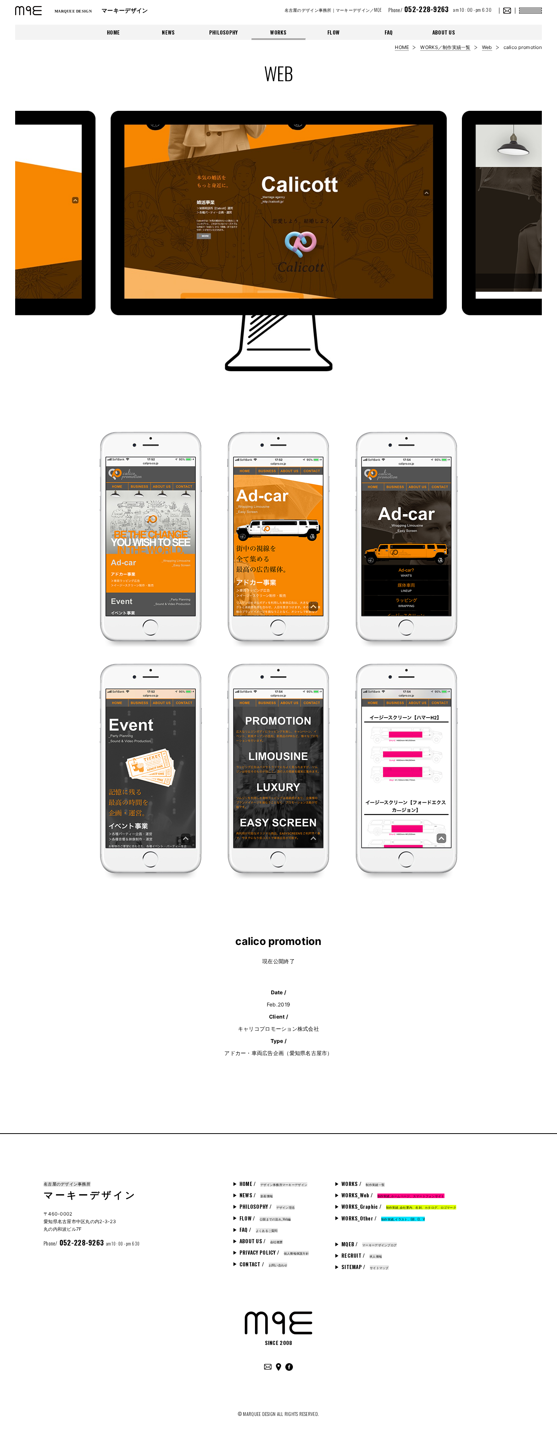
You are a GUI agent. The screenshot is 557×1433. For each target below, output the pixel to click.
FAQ (389, 32)
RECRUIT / (361, 1255)
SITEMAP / (365, 1267)
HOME (113, 32)
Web (487, 47)
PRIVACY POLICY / (274, 1252)
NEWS (168, 32)
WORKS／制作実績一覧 (445, 47)
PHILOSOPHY (223, 32)
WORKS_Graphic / (398, 1206)
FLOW (333, 32)
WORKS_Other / (383, 1218)
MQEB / (369, 1244)
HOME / (273, 1183)
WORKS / (363, 1183)
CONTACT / (263, 1264)
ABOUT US (443, 32)
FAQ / (258, 1229)
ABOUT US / (261, 1241)
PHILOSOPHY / (267, 1206)
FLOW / (265, 1218)
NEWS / (256, 1195)
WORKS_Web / (392, 1195)
